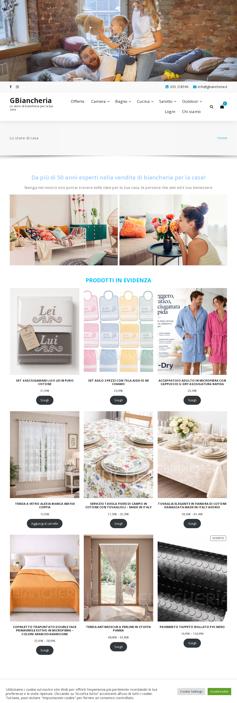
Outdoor (190, 101)
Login (170, 111)
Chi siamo (191, 111)
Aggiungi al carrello (44, 523)
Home (222, 137)
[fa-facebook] (11, 87)
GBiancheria (31, 100)
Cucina (143, 101)
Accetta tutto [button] (219, 691)
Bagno (121, 101)
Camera (98, 101)
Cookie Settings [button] (191, 691)
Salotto (165, 101)
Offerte (77, 101)
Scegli (45, 400)
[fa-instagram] (17, 87)
